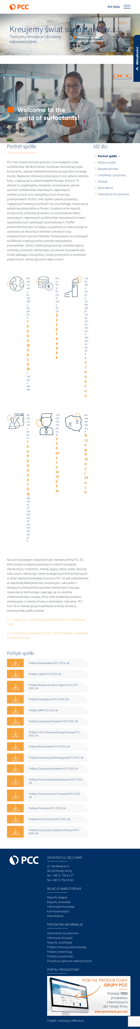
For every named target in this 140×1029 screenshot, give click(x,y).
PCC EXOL (114, 7)
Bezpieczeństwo (108, 169)
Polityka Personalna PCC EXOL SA (47, 808)
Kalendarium (55, 916)
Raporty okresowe (58, 902)
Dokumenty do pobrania (113, 194)
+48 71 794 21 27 (63, 875)
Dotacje (102, 181)
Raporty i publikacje (59, 942)
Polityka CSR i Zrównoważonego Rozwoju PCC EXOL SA (54, 733)
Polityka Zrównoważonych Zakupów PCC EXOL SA (54, 795)
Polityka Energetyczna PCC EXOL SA (48, 699)
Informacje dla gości (60, 938)
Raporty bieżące (57, 897)
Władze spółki (107, 162)
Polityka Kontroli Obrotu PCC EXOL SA (49, 819)
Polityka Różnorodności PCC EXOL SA (49, 746)
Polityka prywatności (60, 956)
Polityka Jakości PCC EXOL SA (45, 674)
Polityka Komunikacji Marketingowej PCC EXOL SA (56, 757)
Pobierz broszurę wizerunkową (66, 947)
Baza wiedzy (105, 188)
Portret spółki (107, 156)
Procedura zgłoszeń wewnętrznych (69, 961)
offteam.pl (77, 1021)
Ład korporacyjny (58, 911)
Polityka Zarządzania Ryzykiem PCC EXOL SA (53, 721)
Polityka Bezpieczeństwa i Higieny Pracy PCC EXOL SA (53, 686)
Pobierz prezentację (59, 952)
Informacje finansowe (60, 907)
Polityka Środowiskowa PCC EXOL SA (49, 663)
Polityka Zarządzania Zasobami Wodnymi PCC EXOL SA (54, 831)
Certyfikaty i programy (112, 175)
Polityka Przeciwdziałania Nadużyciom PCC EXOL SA (55, 781)
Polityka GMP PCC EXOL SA (43, 710)
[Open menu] (127, 6)
